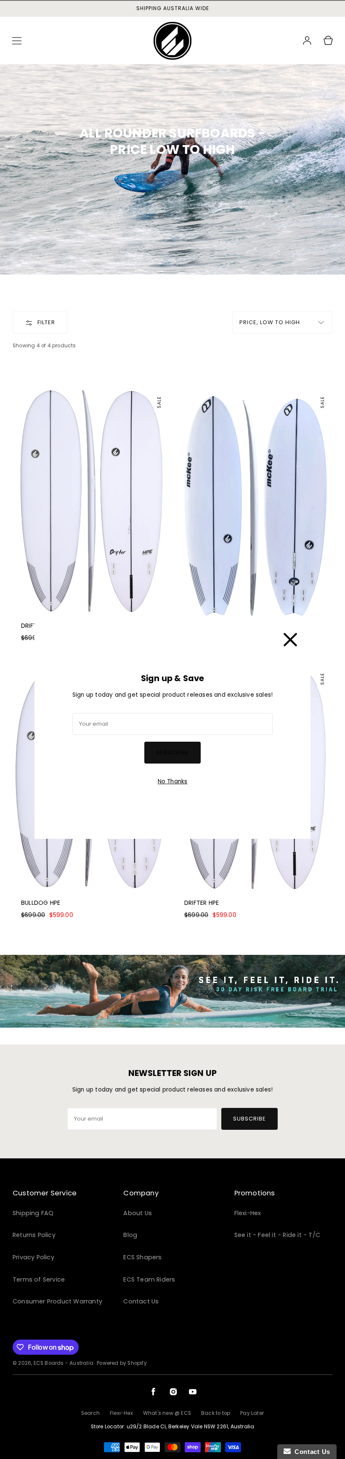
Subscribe (172, 752)
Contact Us (310, 1451)
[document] (172, 729)
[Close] (290, 638)
